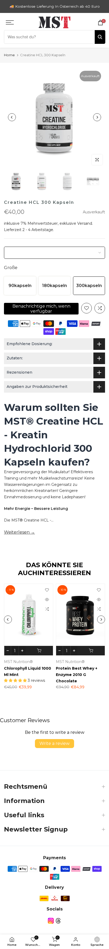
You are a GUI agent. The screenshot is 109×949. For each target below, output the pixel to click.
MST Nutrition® (18, 661)
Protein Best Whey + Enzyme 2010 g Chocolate (76, 674)
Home (9, 55)
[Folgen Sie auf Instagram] (51, 920)
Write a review (54, 743)
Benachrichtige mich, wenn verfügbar (41, 309)
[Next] (97, 117)
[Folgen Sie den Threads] (58, 920)
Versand (84, 223)
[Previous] (12, 117)
